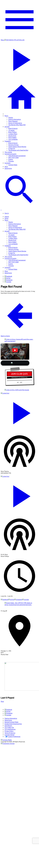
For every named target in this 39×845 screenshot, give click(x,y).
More (2, 701)
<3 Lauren (11, 130)
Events (10, 159)
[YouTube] (8, 282)
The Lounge (8, 152)
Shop (6, 166)
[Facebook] (8, 276)
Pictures (11, 161)
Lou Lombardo (13, 139)
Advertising (8, 168)
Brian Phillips (12, 132)
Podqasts (8, 141)
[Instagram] (8, 280)
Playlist (10, 117)
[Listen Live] (19, 412)
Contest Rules (12, 165)
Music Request (13, 121)
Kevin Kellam (12, 137)
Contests (7, 163)
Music (6, 116)
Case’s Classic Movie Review (17, 146)
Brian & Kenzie (13, 128)
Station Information (14, 119)
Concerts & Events (10, 154)
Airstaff (7, 126)
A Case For (11, 148)
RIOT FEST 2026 (13, 157)
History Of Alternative (15, 123)
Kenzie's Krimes (13, 145)
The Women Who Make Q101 (17, 125)
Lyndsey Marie (12, 134)
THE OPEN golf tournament (17, 156)
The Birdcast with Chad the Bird (18, 150)
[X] (8, 278)
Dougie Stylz (12, 136)
